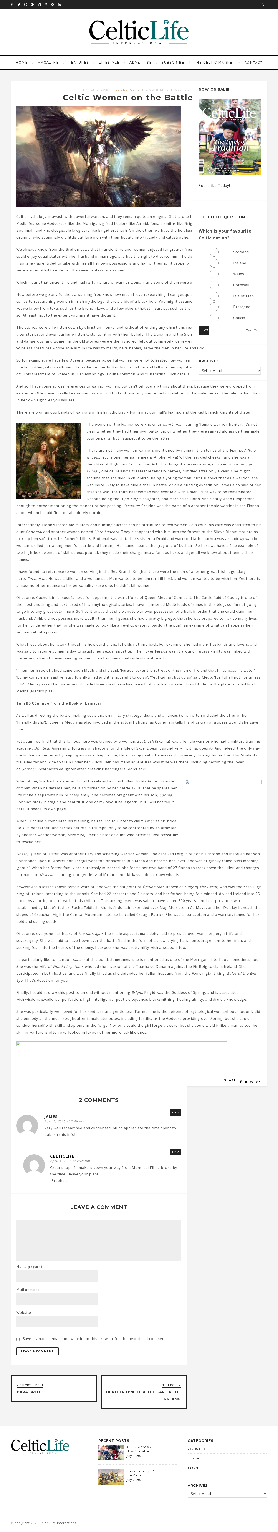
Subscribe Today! (214, 185)
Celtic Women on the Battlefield (139, 97)
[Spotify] (54, 4)
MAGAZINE (48, 63)
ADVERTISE (140, 63)
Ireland (239, 263)
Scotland (241, 252)
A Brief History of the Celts (140, 1473)
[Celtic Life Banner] (121, 1044)
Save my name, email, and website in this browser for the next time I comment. (95, 1338)
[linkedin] (61, 4)
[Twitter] (21, 4)
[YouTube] (48, 4)
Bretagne (241, 306)
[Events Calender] (41, 4)
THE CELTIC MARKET (214, 63)
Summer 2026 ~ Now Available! (139, 1449)
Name (30, 1266)
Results (251, 330)
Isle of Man (243, 296)
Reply (176, 1112)
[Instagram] (27, 4)
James (51, 1116)
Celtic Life (185, 89)
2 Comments (157, 89)
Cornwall (241, 285)
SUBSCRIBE (173, 63)
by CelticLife (128, 89)
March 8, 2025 (96, 89)
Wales (238, 273)
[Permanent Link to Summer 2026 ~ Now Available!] (111, 1458)
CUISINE (194, 1458)
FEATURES (79, 63)
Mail (28, 1289)
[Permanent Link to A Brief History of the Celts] (111, 1484)
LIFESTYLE (109, 63)
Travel (193, 1468)
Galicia (239, 317)
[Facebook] (14, 4)
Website (23, 1312)
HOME (22, 63)
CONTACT (253, 63)
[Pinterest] (34, 4)
